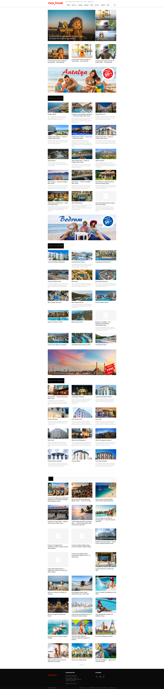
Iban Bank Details (91, 687)
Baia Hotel (75, 281)
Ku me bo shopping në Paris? (104, 636)
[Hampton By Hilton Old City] (105, 390)
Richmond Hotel (52, 419)
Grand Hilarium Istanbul (55, 461)
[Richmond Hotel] (58, 412)
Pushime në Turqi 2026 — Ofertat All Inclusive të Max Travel (57, 522)
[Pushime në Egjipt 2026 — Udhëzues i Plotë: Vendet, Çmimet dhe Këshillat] (58, 536)
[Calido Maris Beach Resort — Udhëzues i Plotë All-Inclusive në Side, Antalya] (58, 559)
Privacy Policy (110, 687)
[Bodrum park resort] (82, 315)
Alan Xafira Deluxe (77, 203)
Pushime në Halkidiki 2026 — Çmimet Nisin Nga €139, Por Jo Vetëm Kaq (81, 555)
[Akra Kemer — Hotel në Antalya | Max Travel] (82, 175)
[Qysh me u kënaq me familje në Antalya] (58, 583)
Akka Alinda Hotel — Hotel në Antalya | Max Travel (80, 161)
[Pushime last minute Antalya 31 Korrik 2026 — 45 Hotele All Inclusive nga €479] (105, 36)
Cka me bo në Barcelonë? (79, 660)
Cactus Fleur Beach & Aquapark (57, 344)
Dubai (81, 1)
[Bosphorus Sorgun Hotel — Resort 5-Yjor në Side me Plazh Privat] (105, 534)
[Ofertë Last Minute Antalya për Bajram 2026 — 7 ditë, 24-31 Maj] (82, 490)
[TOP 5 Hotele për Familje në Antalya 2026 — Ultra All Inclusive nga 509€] (105, 511)
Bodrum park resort (77, 322)
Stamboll (77, 1)
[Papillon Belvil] (58, 107)
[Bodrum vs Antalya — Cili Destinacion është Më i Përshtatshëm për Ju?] (105, 315)
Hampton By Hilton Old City (103, 397)
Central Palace (76, 461)
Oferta (67, 1)
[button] (114, 5)
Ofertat (99, 687)
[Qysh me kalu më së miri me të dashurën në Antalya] (58, 650)
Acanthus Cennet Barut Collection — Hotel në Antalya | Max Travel (82, 115)
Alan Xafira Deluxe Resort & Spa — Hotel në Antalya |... (105, 203)
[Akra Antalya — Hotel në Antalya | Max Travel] (58, 175)
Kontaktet (81, 687)
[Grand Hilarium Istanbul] (58, 454)
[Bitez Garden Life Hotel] (58, 296)
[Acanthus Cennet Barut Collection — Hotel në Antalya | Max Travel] (82, 107)
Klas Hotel (51, 440)
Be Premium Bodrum (101, 281)
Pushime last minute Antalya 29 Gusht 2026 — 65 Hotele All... (57, 61)
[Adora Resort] (58, 154)
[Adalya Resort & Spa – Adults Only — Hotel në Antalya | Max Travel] (82, 130)
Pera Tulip (98, 419)
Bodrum (74, 1)
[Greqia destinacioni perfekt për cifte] (105, 559)
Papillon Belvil (52, 114)
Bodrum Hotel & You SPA (55, 322)
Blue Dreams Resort (77, 302)
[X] (103, 677)
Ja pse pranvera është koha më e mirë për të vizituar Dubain (81, 615)
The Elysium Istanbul (78, 397)
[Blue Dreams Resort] (82, 296)
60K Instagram (74, 679)
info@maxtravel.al (73, 683)
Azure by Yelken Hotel (54, 281)
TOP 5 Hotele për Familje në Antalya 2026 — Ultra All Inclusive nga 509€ (105, 519)
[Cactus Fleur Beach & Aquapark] (58, 338)
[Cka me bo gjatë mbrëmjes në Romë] (58, 605)
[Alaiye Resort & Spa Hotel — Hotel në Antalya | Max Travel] (58, 196)
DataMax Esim (104, 687)
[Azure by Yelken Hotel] (58, 275)
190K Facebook (68, 679)
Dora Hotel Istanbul (101, 461)
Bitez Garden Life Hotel (54, 302)
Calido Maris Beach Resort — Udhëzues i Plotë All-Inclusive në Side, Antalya (57, 570)
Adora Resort (52, 160)
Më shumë (81, 664)
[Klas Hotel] (58, 433)
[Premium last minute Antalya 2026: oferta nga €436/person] (105, 490)
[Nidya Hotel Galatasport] (82, 433)
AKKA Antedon (99, 160)
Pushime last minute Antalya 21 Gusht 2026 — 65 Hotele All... (81, 60)
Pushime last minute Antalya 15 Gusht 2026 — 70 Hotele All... (104, 61)
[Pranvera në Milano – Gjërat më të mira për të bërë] (105, 650)
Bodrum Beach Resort (102, 302)
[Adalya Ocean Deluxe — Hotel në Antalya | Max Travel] (58, 130)
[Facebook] (96, 677)
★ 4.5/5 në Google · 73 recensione (72, 677)
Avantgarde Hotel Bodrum (103, 262)
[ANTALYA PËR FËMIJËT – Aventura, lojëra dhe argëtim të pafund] (82, 627)
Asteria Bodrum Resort (78, 262)
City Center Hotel (77, 419)
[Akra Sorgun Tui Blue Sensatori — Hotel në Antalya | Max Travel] (105, 175)
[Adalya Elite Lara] (105, 107)
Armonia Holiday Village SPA (56, 262)
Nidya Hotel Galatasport (79, 440)
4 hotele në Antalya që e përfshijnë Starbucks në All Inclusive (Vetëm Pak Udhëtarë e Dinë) (58, 499)
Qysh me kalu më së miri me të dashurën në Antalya (57, 660)
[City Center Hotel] (82, 412)
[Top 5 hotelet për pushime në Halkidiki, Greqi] (105, 605)
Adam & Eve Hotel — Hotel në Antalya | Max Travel (104, 137)
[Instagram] (100, 676)
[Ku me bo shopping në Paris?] (105, 627)
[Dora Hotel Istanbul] (105, 454)
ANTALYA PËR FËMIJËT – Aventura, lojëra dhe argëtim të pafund (81, 638)
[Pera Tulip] (105, 412)
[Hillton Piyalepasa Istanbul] (105, 433)
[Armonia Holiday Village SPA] (58, 255)
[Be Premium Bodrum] (105, 275)
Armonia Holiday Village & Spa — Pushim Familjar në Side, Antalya (81, 546)
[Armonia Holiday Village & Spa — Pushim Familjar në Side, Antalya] (82, 536)
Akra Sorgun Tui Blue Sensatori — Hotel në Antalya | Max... (105, 182)
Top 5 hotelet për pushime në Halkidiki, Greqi (104, 615)
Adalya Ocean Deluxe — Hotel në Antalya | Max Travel (57, 137)
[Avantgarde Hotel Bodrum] (105, 255)
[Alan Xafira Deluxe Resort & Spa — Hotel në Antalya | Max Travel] (105, 196)
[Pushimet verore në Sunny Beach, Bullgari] (58, 627)
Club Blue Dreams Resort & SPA (81, 344)
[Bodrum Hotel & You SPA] (58, 315)
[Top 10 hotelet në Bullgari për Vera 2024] (105, 583)
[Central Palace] (82, 454)
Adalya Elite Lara (100, 114)
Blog (92, 1)
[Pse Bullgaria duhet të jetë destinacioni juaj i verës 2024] (82, 583)
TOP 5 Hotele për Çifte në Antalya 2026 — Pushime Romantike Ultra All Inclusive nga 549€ (81, 523)
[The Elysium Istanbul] (82, 390)
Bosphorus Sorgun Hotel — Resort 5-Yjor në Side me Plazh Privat (105, 542)
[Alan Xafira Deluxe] (82, 196)
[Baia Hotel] (82, 275)
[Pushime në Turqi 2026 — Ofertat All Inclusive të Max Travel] (58, 512)
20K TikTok (79, 679)
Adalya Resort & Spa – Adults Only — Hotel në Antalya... (82, 137)
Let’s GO (84, 1)
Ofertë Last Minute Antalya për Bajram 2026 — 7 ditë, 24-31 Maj (81, 500)
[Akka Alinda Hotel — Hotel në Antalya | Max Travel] (82, 154)
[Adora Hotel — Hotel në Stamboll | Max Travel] (58, 390)
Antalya (70, 1)
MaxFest (89, 1)
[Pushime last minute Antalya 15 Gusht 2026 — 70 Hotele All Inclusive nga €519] (105, 25)
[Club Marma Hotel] (105, 338)
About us (85, 687)
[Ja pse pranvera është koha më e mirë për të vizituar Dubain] (82, 605)
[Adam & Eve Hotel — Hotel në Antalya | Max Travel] (105, 130)
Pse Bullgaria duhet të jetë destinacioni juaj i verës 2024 (80, 593)
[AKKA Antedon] (105, 154)
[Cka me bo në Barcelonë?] (82, 650)
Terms (115, 687)
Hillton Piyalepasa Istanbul (103, 440)
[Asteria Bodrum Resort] (82, 255)
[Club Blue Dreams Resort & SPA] (82, 338)
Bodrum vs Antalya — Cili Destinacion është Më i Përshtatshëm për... (102, 323)
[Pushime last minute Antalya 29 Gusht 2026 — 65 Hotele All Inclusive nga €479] (71, 25)
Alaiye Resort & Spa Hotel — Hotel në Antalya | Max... (58, 203)
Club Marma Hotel (100, 344)
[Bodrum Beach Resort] (105, 296)
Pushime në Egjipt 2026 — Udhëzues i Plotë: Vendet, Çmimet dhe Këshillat (58, 546)
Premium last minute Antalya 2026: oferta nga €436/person (104, 500)
